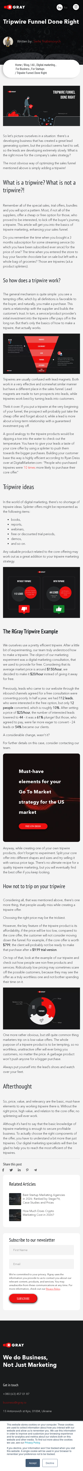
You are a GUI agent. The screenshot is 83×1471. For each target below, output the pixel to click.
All (33, 65)
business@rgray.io (14, 1402)
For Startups (37, 69)
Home (18, 65)
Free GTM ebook (33, 826)
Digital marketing (45, 65)
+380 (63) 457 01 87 (16, 1394)
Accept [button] (32, 1463)
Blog (26, 65)
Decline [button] (50, 1463)
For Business (22, 69)
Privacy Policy (32, 1442)
